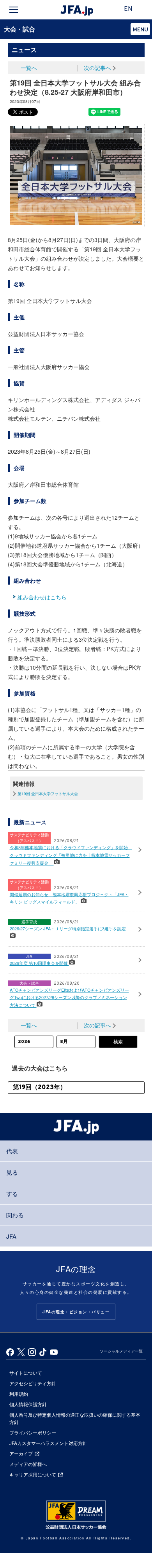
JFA (11, 1236)
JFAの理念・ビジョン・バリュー (76, 1311)
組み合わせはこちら (42, 597)
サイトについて (25, 1372)
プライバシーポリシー (32, 1432)
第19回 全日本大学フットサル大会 (48, 793)
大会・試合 (19, 28)
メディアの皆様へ (28, 1464)
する (12, 1193)
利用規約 (18, 1393)
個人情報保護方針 (28, 1404)
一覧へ (29, 67)
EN (128, 9)
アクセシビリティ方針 (32, 1383)
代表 (12, 1151)
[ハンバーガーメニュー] (13, 10)
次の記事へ (97, 67)
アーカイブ (21, 1453)
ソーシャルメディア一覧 (121, 1351)
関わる (15, 1215)
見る (12, 1172)
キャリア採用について (32, 1474)
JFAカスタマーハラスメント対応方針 (48, 1443)
